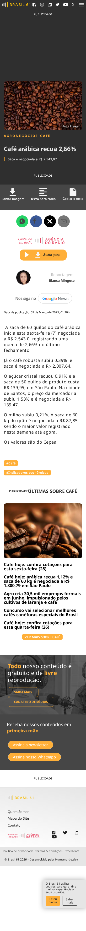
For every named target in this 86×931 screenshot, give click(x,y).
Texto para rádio (43, 199)
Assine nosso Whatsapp (34, 757)
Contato (14, 825)
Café (45, 135)
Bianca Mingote (62, 280)
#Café (11, 463)
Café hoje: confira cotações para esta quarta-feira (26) (38, 625)
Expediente (71, 851)
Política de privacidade (18, 851)
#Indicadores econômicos (27, 472)
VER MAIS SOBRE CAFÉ (42, 637)
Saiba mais (23, 692)
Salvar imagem (13, 199)
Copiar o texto (73, 199)
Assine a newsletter (30, 744)
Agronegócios (21, 135)
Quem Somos (18, 811)
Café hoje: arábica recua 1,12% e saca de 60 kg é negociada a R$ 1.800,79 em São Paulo (38, 581)
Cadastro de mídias (31, 702)
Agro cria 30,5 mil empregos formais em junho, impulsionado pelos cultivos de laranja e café (42, 597)
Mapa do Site (18, 818)
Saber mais (70, 900)
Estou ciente (53, 900)
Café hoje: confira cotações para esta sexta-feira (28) (38, 566)
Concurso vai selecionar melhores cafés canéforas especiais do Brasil (41, 612)
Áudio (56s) (51, 255)
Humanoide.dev (66, 859)
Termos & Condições (49, 851)
